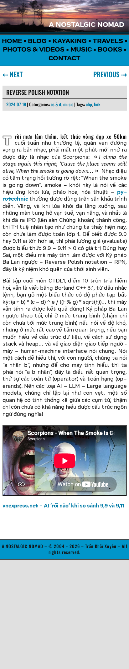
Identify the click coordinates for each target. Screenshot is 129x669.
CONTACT (64, 59)
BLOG (37, 41)
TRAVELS (108, 41)
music (68, 104)
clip (89, 104)
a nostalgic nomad (86, 25)
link (97, 104)
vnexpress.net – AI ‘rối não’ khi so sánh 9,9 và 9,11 (63, 506)
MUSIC (81, 50)
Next (15, 74)
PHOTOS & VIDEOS (33, 50)
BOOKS (110, 50)
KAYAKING (70, 41)
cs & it (56, 104)
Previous (108, 74)
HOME (12, 41)
